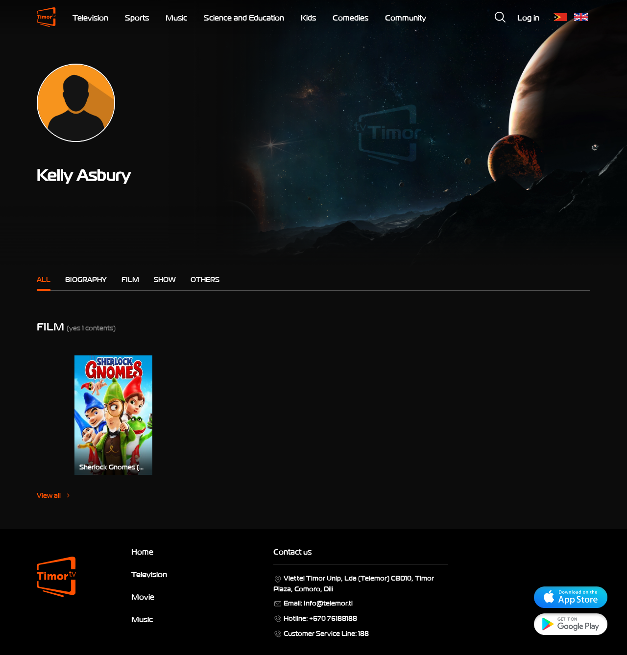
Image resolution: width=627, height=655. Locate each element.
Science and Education (244, 17)
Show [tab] (165, 278)
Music (176, 17)
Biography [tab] (86, 278)
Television (90, 17)
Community (405, 17)
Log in (528, 17)
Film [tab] (130, 278)
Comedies (350, 17)
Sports (137, 17)
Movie (142, 596)
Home (142, 551)
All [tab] (43, 278)
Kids (308, 17)
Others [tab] (205, 278)
